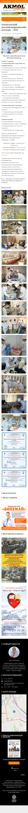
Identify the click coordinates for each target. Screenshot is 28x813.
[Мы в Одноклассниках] (24, 1)
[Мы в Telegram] (22, 1)
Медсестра (12, 180)
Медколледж (5, 180)
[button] (14, 711)
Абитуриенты (10, 179)
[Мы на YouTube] (26, 1)
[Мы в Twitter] (16, 1)
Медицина (22, 179)
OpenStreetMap (23, 731)
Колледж (16, 179)
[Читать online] (14, 748)
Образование (19, 180)
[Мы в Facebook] (14, 1)
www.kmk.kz (4, 155)
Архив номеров (14, 763)
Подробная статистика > (23, 775)
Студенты (4, 182)
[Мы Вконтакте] (20, 1)
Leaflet (16, 731)
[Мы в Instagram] (18, 1)
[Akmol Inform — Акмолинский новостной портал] (14, 7)
